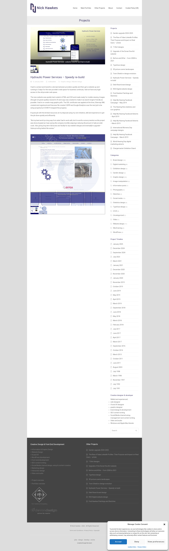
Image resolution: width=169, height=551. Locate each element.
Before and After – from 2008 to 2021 (102, 470)
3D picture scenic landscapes (123, 69)
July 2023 (116, 257)
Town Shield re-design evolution (124, 73)
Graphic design (66, 82)
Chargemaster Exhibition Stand (124, 148)
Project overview (38, 480)
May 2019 (116, 295)
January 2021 (118, 265)
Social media (117, 198)
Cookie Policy (132, 547)
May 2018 (116, 316)
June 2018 (117, 312)
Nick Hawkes (76, 526)
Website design (77, 82)
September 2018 (119, 308)
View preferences (156, 542)
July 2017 (116, 329)
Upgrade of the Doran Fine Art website (102, 466)
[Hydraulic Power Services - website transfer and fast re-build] (67, 45)
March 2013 (117, 354)
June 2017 (117, 333)
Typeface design (119, 65)
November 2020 (119, 274)
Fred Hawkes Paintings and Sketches (102, 501)
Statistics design (119, 202)
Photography (118, 190)
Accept (118, 542)
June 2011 (117, 363)
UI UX (115, 211)
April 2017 (116, 337)
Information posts (119, 185)
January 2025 (118, 244)
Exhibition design (119, 168)
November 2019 (119, 282)
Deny (137, 542)
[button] (164, 524)
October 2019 (118, 286)
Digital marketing (119, 164)
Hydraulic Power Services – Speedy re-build (104, 488)
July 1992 (116, 384)
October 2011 (118, 359)
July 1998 (116, 371)
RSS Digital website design (122, 89)
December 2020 (119, 269)
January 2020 (118, 278)
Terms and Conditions (76, 530)
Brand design (118, 160)
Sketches (116, 194)
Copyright (96, 530)
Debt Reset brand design (122, 85)
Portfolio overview (38, 484)
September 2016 (119, 346)
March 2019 (117, 303)
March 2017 (117, 342)
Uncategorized (118, 215)
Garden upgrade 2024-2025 (123, 33)
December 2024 (119, 248)
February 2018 (118, 325)
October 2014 (118, 350)
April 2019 (116, 299)
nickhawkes (52, 82)
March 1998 (117, 376)
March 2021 (117, 261)
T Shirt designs (118, 47)
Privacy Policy (141, 547)
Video (115, 219)
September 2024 (119, 252)
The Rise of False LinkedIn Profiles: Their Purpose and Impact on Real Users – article (124, 40)
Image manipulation (120, 181)
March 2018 (117, 320)
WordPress (117, 232)
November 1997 (119, 380)
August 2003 (117, 367)
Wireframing (117, 228)
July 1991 (116, 388)
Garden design (118, 173)
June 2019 (117, 291)
